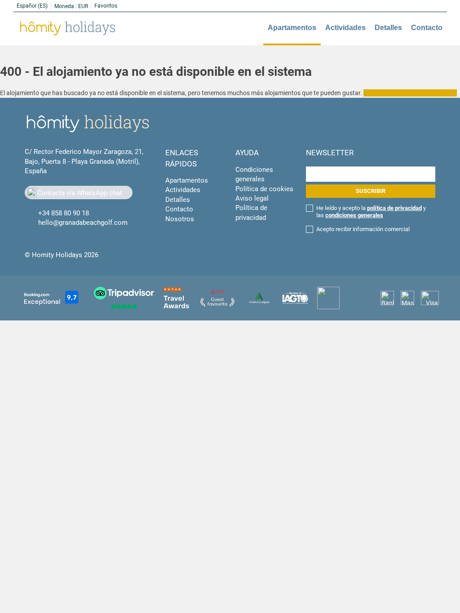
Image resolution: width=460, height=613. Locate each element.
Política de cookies (264, 189)
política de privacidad (394, 208)
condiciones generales (354, 215)
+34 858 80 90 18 (63, 213)
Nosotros (179, 219)
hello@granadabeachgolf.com (83, 223)
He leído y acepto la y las (371, 212)
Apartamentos (292, 27)
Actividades (345, 27)
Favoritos (105, 6)
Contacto (426, 27)
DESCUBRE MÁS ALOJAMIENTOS (410, 92)
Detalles (388, 27)
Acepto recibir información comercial (363, 229)
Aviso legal (252, 198)
